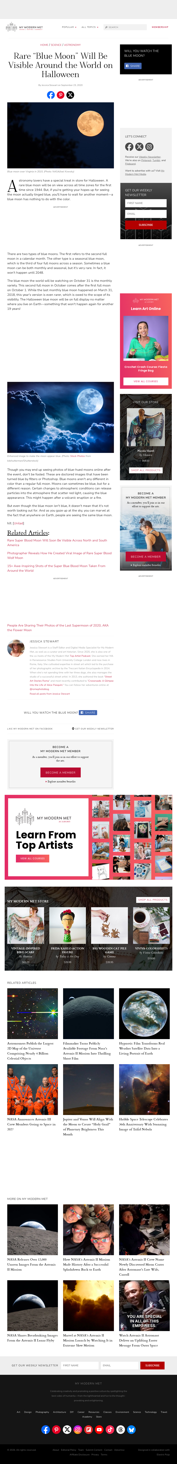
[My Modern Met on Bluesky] (131, 1429)
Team (81, 1450)
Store (99, 1416)
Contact (108, 1450)
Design (28, 1412)
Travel (164, 1412)
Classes (107, 1412)
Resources (93, 1412)
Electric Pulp (163, 1454)
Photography (42, 1412)
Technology (151, 1412)
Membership (160, 27)
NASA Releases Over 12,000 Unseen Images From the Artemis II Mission (31, 1264)
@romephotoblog (39, 689)
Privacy (95, 1454)
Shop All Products (146, 470)
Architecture (59, 1412)
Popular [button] (68, 27)
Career (81, 1412)
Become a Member (61, 773)
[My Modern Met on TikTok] (110, 1429)
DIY (72, 1412)
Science (56, 45)
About (56, 1450)
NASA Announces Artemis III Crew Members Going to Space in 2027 (31, 1124)
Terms (104, 1454)
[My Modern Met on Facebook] (45, 1429)
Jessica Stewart (50, 85)
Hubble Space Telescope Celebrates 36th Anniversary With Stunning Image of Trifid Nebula (143, 1124)
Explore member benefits (62, 781)
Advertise (119, 1450)
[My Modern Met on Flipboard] (88, 1429)
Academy (87, 1416)
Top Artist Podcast (80, 656)
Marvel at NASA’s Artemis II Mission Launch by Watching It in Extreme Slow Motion (88, 1340)
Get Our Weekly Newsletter (94, 728)
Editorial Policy (68, 1450)
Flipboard (130, 163)
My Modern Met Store (28, 901)
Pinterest (146, 160)
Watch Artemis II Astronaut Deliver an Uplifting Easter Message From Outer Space (139, 1340)
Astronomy (72, 45)
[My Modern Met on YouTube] (99, 1429)
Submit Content (94, 1450)
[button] (90, 27)
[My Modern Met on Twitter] (67, 1429)
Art (18, 1412)
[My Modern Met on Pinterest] (56, 1429)
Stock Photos (77, 456)
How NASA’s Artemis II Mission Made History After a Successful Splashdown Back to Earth (86, 1264)
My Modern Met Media (144, 172)
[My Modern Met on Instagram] (77, 1429)
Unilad (18, 523)
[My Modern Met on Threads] (120, 1429)
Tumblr (156, 160)
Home (44, 45)
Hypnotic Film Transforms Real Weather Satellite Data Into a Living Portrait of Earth (142, 1048)
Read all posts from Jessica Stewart (50, 693)
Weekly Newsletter (150, 157)
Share (89, 713)
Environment (122, 1412)
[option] (100, 863)
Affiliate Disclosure (80, 1454)
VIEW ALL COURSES (146, 381)
